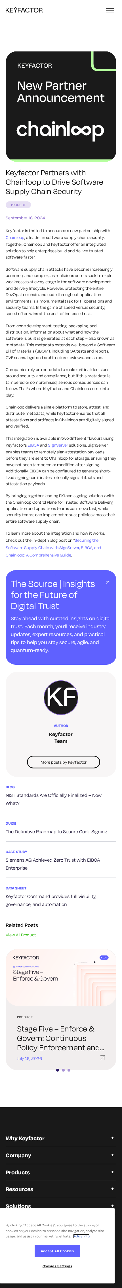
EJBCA (33, 445)
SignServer (58, 445)
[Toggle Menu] (110, 11)
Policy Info (81, 1236)
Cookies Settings (57, 1266)
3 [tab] (72, 1070)
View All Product (21, 934)
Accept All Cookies (57, 1251)
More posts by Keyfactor (64, 762)
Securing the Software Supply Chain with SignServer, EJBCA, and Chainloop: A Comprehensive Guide (53, 547)
